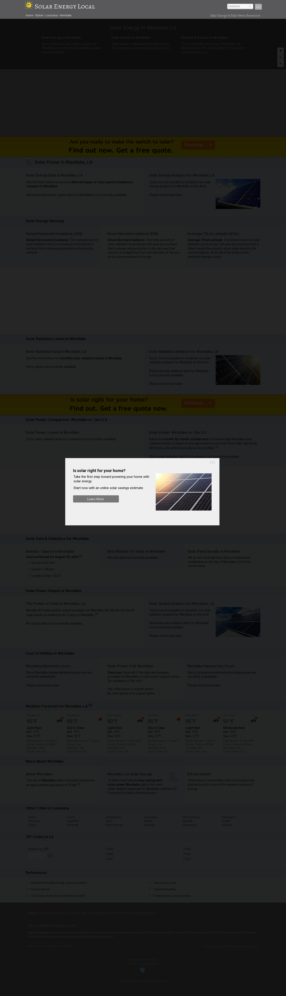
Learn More (95, 499)
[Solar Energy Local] (29, 6)
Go (258, 6)
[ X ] (212, 462)
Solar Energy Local (65, 6)
